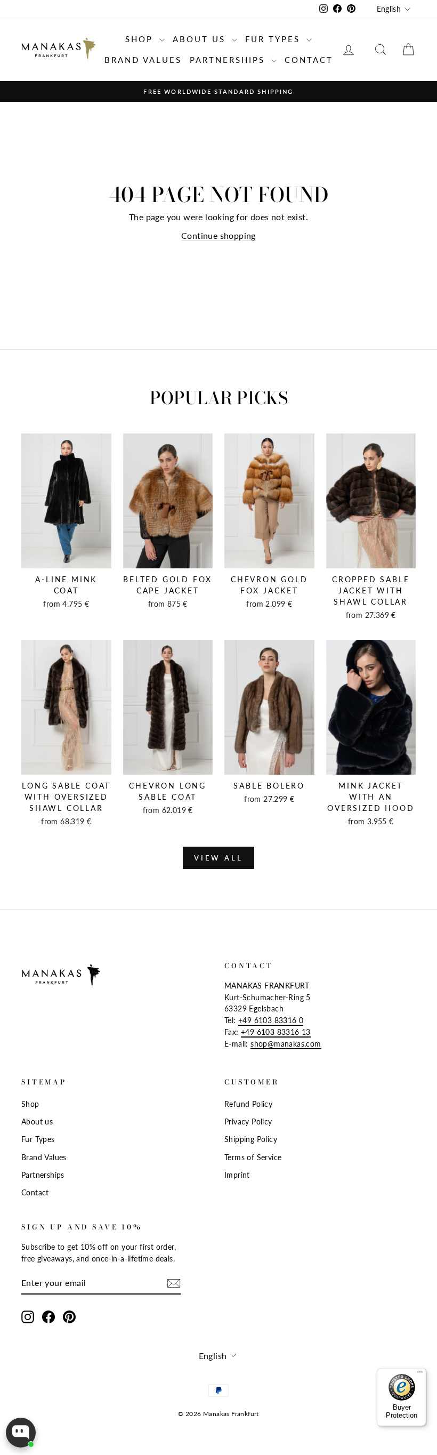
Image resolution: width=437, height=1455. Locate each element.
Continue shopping (218, 235)
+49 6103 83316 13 (276, 1032)
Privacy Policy (248, 1122)
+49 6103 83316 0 (270, 1020)
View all (218, 858)
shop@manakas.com (285, 1044)
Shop (141, 39)
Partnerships (229, 60)
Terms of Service (252, 1157)
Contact (309, 60)
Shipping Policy (250, 1139)
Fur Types (274, 39)
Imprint (237, 1175)
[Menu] (420, 1374)
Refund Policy (248, 1104)
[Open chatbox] (21, 1433)
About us (201, 39)
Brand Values (143, 60)
